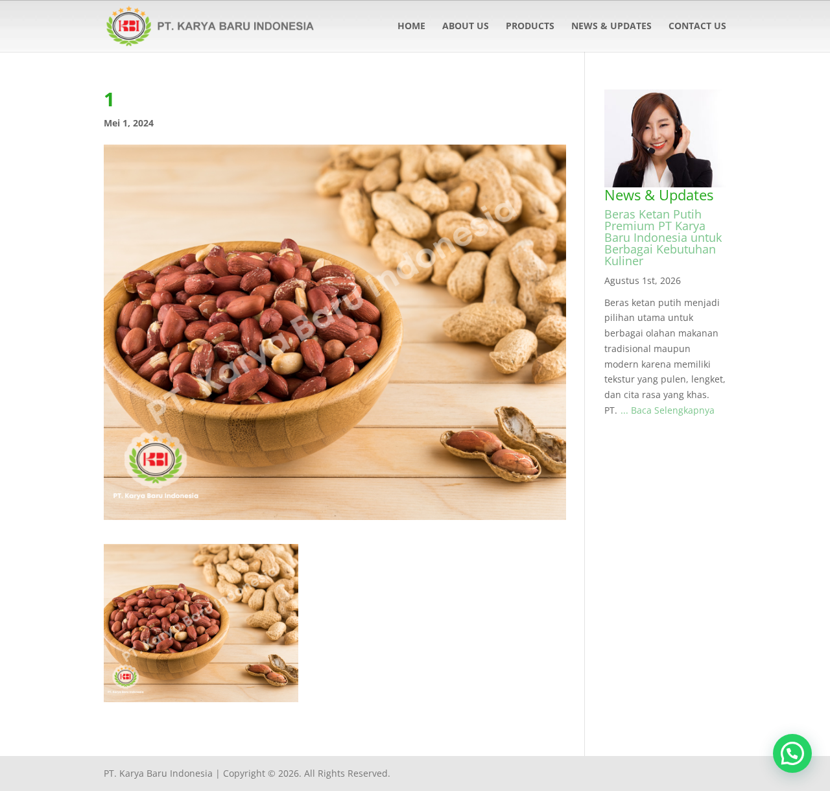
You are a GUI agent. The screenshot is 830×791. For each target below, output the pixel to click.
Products (530, 26)
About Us (465, 26)
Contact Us (697, 26)
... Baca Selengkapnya (668, 410)
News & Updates (611, 26)
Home (411, 26)
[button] (792, 753)
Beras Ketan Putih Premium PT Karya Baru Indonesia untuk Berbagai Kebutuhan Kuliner (663, 237)
